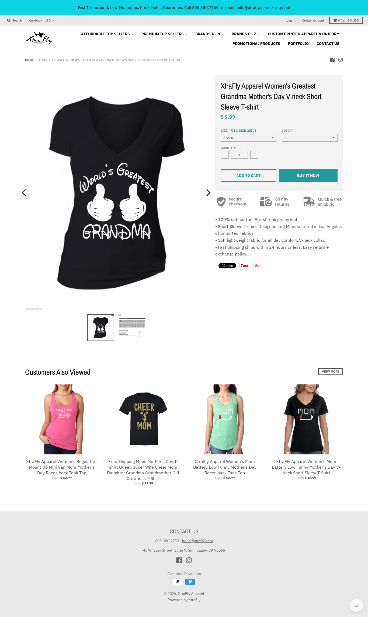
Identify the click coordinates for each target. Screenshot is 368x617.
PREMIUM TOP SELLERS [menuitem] (162, 33)
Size (238, 130)
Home (29, 60)
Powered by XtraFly (184, 599)
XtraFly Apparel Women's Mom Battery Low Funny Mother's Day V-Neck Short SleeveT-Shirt (306, 467)
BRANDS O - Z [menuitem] (244, 33)
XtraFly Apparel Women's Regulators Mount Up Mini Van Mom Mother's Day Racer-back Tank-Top (62, 467)
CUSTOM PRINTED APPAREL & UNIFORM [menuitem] (303, 33)
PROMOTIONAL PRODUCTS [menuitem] (256, 43)
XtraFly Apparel (191, 593)
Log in (291, 20)
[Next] (208, 192)
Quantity (228, 148)
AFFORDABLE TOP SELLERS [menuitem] (105, 33)
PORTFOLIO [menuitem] (298, 43)
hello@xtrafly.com (197, 540)
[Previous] (24, 192)
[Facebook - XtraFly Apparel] (332, 59)
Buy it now (308, 175)
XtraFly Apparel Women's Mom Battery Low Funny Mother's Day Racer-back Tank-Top (224, 467)
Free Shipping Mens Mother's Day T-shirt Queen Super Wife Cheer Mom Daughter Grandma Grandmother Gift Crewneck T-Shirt (143, 470)
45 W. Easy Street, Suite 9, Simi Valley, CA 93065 (184, 550)
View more (330, 371)
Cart (348, 20)
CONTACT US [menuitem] (328, 43)
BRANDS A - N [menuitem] (207, 33)
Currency (35, 20)
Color (286, 130)
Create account (313, 20)
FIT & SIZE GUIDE (243, 130)
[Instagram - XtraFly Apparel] (340, 59)
